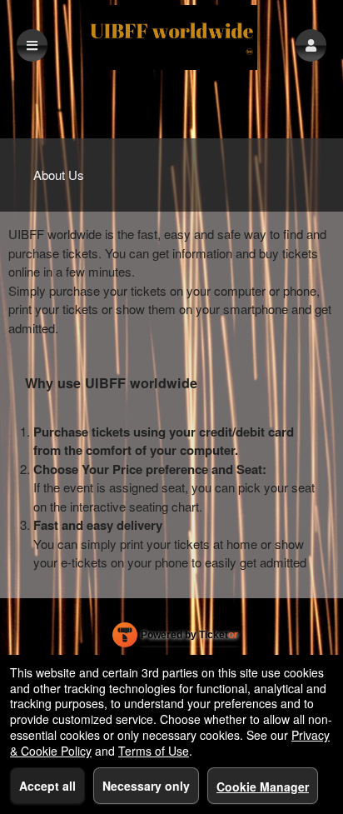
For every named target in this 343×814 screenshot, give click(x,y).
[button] (311, 45)
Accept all (47, 785)
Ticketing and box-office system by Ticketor (175, 638)
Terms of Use (153, 750)
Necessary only (146, 785)
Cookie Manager (262, 786)
